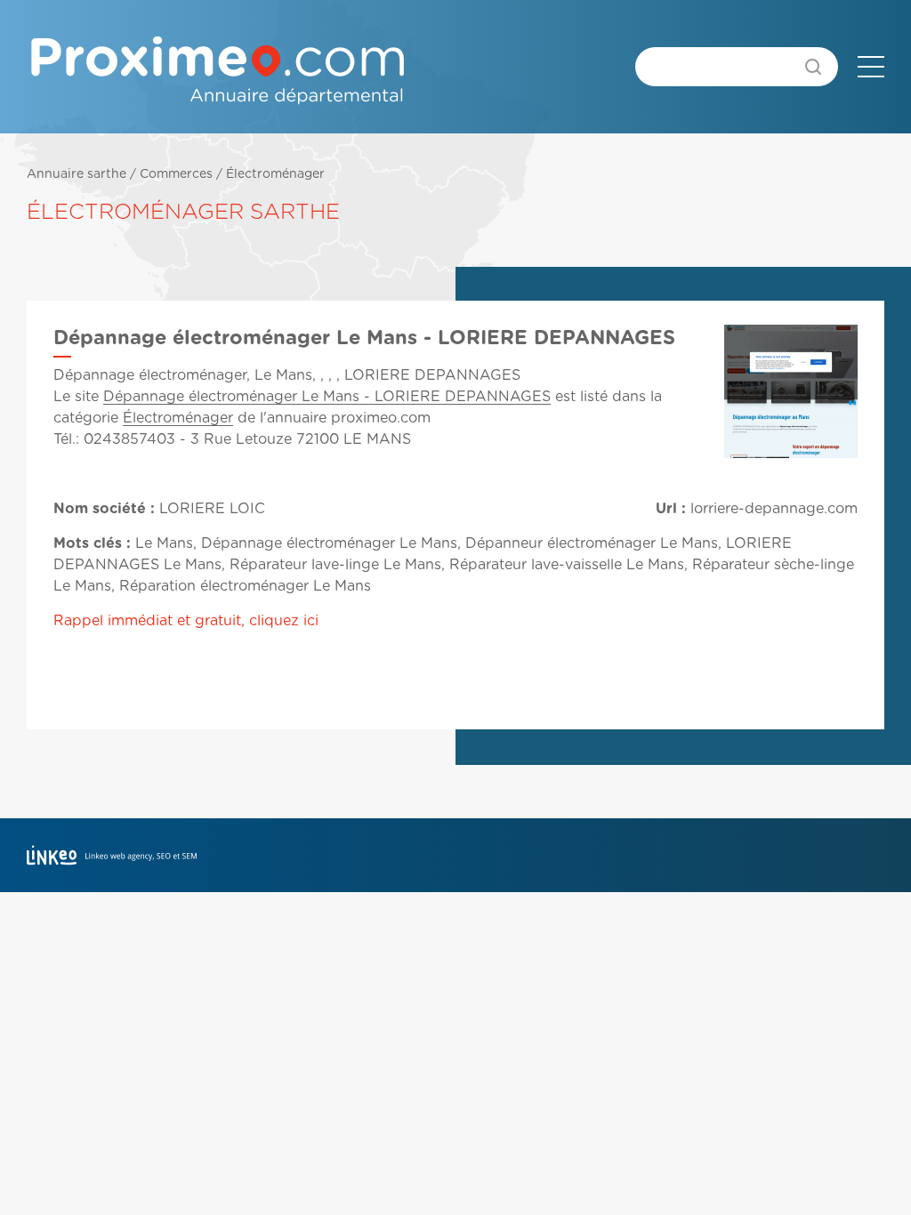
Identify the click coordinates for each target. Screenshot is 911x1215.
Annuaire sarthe (76, 174)
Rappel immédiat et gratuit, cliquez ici (185, 621)
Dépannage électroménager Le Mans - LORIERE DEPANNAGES (327, 397)
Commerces (176, 174)
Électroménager (275, 174)
